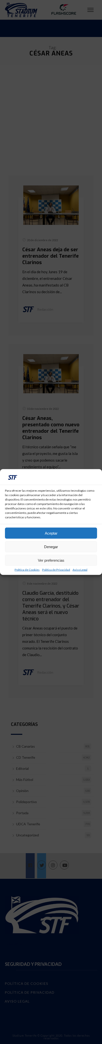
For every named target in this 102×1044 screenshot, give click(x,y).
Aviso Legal (80, 569)
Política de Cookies (27, 569)
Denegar (51, 546)
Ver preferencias (51, 560)
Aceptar (51, 533)
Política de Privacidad (56, 569)
